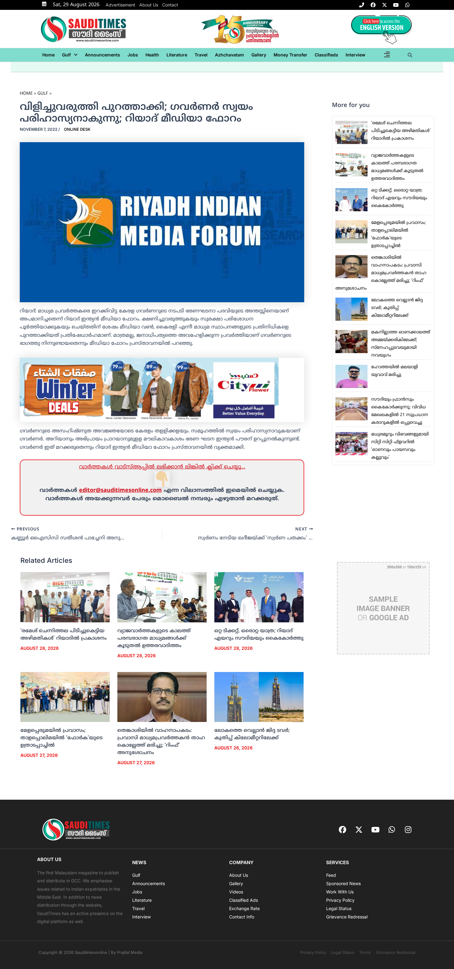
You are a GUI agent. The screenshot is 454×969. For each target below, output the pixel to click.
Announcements (102, 54)
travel (201, 54)
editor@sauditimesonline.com (120, 490)
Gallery (258, 54)
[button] (69, 55)
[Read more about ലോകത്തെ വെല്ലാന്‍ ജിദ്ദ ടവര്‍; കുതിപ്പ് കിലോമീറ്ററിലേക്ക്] (259, 697)
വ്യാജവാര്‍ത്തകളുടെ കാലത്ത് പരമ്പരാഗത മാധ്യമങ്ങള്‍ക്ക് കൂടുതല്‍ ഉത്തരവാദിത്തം (154, 638)
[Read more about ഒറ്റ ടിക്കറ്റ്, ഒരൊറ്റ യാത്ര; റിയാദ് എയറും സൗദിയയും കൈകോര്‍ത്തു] (259, 597)
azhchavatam (229, 54)
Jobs (133, 54)
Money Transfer (290, 54)
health (152, 54)
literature (176, 54)
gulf (66, 54)
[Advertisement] (383, 513)
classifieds (326, 54)
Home (48, 54)
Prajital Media (129, 952)
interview (355, 54)
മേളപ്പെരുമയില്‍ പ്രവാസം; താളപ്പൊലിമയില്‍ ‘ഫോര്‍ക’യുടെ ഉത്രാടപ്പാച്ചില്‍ (61, 738)
